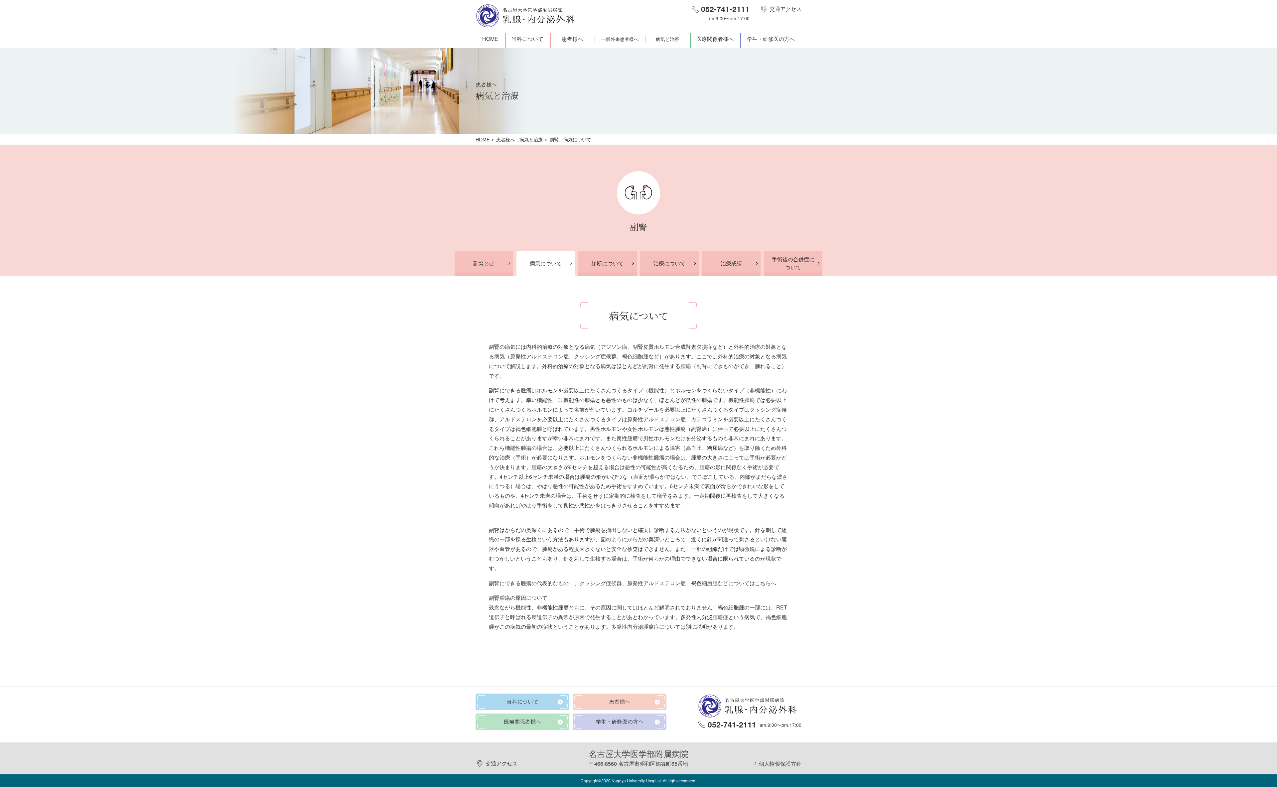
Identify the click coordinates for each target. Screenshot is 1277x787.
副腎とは (484, 263)
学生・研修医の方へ (771, 39)
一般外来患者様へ (619, 39)
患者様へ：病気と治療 (519, 139)
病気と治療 (667, 39)
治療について (669, 263)
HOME (490, 39)
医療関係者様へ (715, 39)
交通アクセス (785, 9)
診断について (608, 263)
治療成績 (731, 263)
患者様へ (572, 39)
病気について (546, 263)
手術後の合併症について (793, 263)
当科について (527, 39)
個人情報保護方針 (780, 763)
